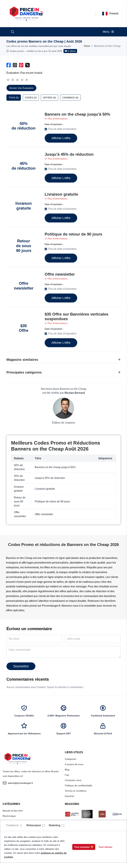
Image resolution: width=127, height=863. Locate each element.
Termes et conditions (75, 790)
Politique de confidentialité (78, 785)
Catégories (70, 759)
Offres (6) (49, 97)
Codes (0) (31, 97)
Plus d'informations (57, 118)
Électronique (9, 816)
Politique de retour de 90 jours (73, 234)
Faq (67, 775)
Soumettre (21, 666)
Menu (106, 31)
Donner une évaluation (21, 88)
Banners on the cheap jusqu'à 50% (77, 114)
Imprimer (69, 796)
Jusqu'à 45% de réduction (69, 154)
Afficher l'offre (60, 138)
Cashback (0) (70, 97)
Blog (67, 769)
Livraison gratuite (61, 194)
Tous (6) (14, 97)
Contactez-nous (73, 780)
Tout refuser (105, 847)
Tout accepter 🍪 (83, 847)
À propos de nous (74, 764)
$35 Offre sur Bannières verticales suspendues (76, 316)
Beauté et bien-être (13, 810)
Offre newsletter (60, 274)
